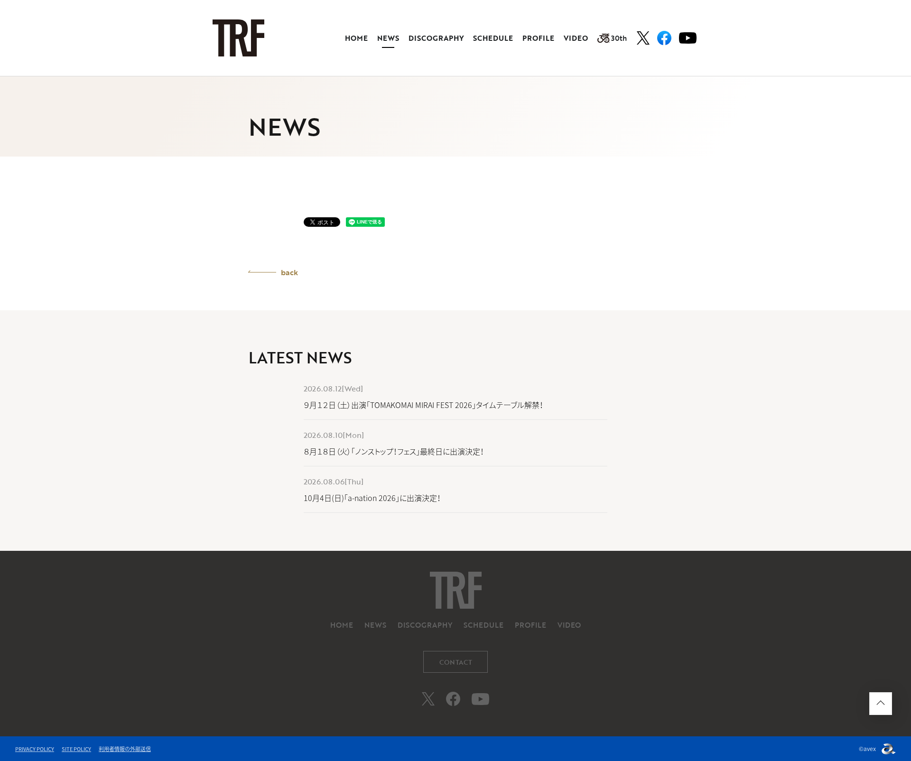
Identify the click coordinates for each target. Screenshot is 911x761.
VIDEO (576, 38)
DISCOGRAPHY (436, 38)
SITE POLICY (76, 749)
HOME (356, 38)
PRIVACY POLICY (34, 749)
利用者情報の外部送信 (125, 749)
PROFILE (538, 38)
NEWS (388, 38)
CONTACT (455, 662)
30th (619, 38)
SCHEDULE (493, 38)
